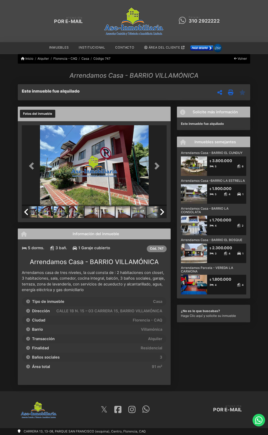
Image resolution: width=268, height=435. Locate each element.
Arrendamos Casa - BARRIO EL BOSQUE (211, 240)
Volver (242, 59)
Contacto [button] (124, 47)
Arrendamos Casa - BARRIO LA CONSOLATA (205, 210)
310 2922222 (204, 21)
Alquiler (43, 59)
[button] (33, 166)
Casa (85, 59)
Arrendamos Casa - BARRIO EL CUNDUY (211, 153)
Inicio (28, 59)
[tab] (37, 114)
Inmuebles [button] (59, 47)
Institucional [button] (92, 47)
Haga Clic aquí (192, 316)
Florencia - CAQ (65, 59)
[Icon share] (104, 410)
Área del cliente (164, 47)
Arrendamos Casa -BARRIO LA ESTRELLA (213, 181)
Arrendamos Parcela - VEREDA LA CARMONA (207, 269)
